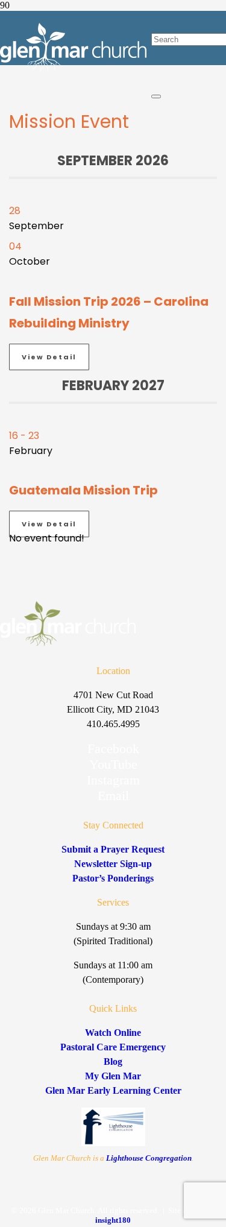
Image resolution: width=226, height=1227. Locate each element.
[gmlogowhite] (73, 68)
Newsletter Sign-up (113, 864)
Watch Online (113, 1032)
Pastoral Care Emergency (113, 1047)
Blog (113, 1061)
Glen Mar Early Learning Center (113, 1090)
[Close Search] (156, 96)
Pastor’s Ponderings (113, 878)
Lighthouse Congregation (149, 1157)
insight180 (113, 1220)
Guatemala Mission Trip (83, 490)
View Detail (49, 357)
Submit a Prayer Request (113, 849)
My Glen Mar (113, 1076)
